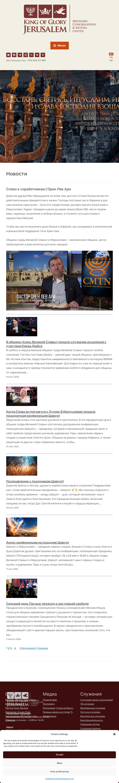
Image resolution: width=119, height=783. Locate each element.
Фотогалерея (49, 716)
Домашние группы (90, 724)
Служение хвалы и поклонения (96, 700)
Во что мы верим (14, 704)
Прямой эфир (50, 700)
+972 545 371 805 (36, 60)
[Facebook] (14, 54)
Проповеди (49, 704)
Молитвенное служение (92, 708)
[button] (114, 734)
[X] (31, 54)
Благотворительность (91, 720)
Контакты (10, 720)
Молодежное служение (92, 716)
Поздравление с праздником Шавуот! (35, 481)
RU (111, 54)
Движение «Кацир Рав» (18, 712)
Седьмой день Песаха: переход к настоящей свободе (47, 604)
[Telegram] (20, 54)
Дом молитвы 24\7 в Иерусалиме (21, 716)
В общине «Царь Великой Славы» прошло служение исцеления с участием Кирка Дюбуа (56, 344)
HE (111, 60)
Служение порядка (90, 728)
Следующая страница (34, 648)
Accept (59, 754)
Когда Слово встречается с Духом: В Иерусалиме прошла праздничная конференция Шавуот (50, 414)
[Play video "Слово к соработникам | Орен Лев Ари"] (59, 280)
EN (111, 57)
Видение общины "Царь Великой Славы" (21, 700)
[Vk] (37, 54)
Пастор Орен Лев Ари (16, 708)
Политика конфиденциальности (59, 779)
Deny (59, 763)
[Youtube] (8, 54)
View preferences (59, 771)
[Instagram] (25, 54)
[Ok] (43, 54)
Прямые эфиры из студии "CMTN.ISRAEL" (59, 712)
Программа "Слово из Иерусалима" (59, 708)
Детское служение (90, 712)
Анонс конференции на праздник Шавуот (37, 542)
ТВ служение (87, 704)
